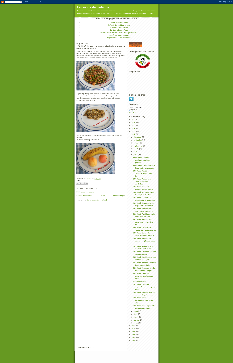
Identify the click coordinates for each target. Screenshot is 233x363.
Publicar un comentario (85, 192)
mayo (136, 311)
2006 (134, 340)
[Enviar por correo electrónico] (77, 183)
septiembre (138, 146)
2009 (134, 332)
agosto (136, 149)
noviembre (138, 140)
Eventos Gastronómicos (119, 28)
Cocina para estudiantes (119, 23)
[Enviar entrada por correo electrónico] (100, 180)
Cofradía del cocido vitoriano (119, 25)
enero (136, 323)
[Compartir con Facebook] (84, 183)
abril (135, 314)
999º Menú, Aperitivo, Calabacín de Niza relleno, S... (143, 173)
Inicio (103, 195)
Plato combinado (139, 281)
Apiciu (89, 179)
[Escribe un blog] (80, 183)
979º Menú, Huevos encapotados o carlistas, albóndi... (143, 300)
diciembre (138, 137)
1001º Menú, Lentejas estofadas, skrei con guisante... (141, 160)
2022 (134, 120)
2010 (134, 329)
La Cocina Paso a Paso (119, 30)
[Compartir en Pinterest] (87, 183)
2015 (134, 125)
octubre (137, 143)
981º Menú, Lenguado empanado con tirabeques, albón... (144, 286)
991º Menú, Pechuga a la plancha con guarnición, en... (143, 222)
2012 (134, 134)
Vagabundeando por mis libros (119, 38)
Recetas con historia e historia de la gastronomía (118, 33)
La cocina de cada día (93, 7)
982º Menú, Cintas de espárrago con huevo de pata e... (143, 276)
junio (136, 155)
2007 (134, 337)
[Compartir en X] (82, 183)
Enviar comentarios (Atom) (97, 200)
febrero (136, 320)
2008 (134, 334)
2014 (134, 128)
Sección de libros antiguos (119, 35)
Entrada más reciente (84, 195)
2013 (134, 131)
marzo (136, 317)
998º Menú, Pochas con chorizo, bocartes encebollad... (142, 181)
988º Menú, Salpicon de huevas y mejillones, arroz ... (144, 240)
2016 (134, 122)
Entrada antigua (119, 195)
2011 (134, 326)
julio (135, 152)
